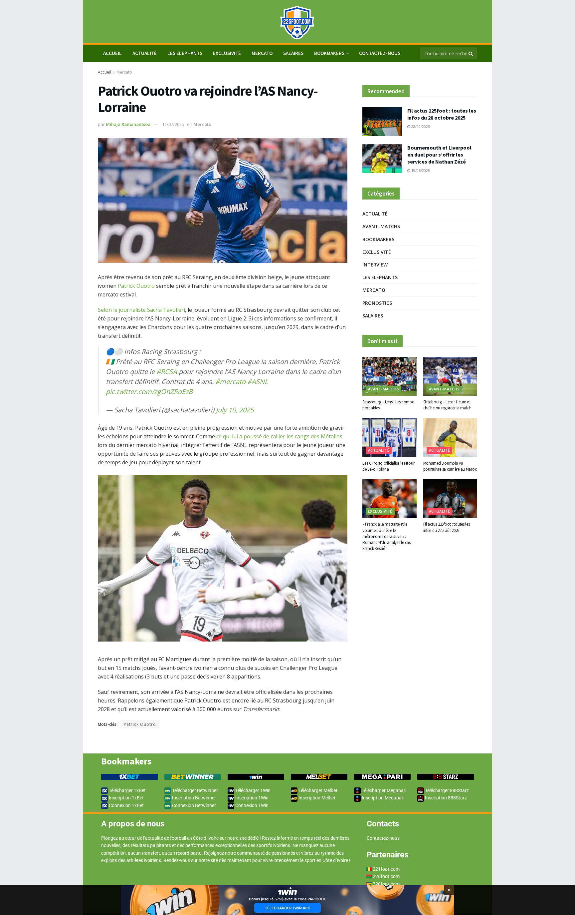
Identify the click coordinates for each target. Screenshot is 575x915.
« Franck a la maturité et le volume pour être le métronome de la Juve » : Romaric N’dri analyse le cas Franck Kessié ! (386, 536)
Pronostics (377, 303)
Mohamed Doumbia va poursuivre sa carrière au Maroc (450, 466)
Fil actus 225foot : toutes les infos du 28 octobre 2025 (441, 114)
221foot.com (386, 869)
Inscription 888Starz (445, 797)
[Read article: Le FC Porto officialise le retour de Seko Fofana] (389, 437)
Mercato (262, 53)
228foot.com (386, 884)
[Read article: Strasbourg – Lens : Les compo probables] (389, 376)
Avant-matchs (381, 226)
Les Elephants (184, 53)
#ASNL (257, 381)
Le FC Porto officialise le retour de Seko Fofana (388, 466)
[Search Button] (471, 53)
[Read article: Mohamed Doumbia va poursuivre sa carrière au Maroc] (450, 437)
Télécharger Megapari (383, 790)
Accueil (104, 72)
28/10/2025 (420, 126)
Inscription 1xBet (126, 797)
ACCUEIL (112, 53)
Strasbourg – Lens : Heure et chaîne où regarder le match (447, 405)
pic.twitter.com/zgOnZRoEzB (149, 391)
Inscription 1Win (251, 797)
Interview (375, 264)
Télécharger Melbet (317, 790)
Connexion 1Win (251, 805)
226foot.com (386, 876)
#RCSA (166, 371)
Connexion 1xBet (126, 805)
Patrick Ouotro (136, 285)
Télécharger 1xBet (127, 790)
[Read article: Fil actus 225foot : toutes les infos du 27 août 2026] (450, 498)
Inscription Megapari (382, 797)
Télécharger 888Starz (446, 790)
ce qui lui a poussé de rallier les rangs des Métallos (279, 436)
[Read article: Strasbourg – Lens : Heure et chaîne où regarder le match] (450, 376)
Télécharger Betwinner (194, 790)
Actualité (144, 53)
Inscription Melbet (316, 797)
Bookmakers (329, 53)
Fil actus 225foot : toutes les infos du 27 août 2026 (446, 527)
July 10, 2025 (235, 409)
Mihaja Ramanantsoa (128, 124)
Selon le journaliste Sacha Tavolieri (141, 309)
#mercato (230, 381)
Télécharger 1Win (252, 790)
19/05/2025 (420, 170)
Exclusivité (227, 53)
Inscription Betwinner (193, 797)
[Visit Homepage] (287, 21)
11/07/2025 (173, 124)
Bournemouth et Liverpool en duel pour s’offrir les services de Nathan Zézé (439, 154)
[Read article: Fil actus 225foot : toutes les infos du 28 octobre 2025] (382, 121)
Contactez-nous (379, 53)
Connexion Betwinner (193, 805)
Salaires (293, 53)
